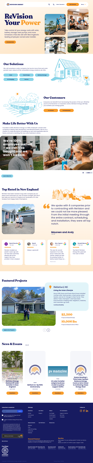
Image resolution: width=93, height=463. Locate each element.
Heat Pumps (26, 75)
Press (29, 427)
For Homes (51, 110)
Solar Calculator (60, 4)
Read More (12, 393)
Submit (20, 411)
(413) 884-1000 (81, 448)
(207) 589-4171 (41, 448)
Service (26, 79)
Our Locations (52, 417)
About (50, 410)
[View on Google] (6, 244)
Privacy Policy (57, 461)
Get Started (72, 4)
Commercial (31, 415)
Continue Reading (59, 305)
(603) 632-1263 (61, 448)
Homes (29, 413)
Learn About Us (7, 176)
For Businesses (66, 110)
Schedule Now (10, 42)
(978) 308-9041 (72, 448)
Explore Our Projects (9, 330)
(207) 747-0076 (68, 442)
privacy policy (9, 430)
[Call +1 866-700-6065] (53, 4)
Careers (51, 419)
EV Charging (10, 79)
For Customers (63, 410)
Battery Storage (42, 75)
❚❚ (83, 172)
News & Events (31, 422)
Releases (30, 425)
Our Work (41, 410)
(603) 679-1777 (51, 448)
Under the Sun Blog (32, 429)
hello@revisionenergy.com (45, 442)
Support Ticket (80, 442)
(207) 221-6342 (31, 448)
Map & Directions (32, 449)
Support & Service (64, 413)
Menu (82, 4)
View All (27, 345)
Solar (10, 75)
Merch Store (5, 441)
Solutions (30, 410)
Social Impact (52, 415)
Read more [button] (30, 261)
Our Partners (42, 422)
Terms (62, 461)
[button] (48, 330)
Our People (51, 413)
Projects (40, 413)
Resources (51, 422)
